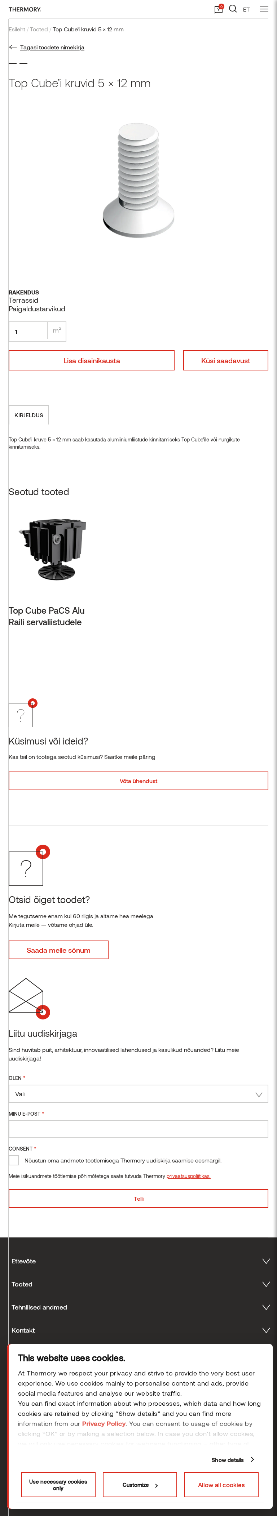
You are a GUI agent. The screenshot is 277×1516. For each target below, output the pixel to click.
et (246, 9)
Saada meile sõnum (59, 950)
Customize (136, 1484)
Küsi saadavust (225, 360)
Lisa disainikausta (91, 360)
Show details (228, 1460)
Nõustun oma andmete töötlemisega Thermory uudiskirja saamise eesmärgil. (123, 1160)
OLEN (17, 1077)
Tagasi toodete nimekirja (52, 47)
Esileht (17, 29)
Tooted (39, 29)
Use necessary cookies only (58, 1484)
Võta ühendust (138, 780)
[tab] (29, 414)
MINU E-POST (26, 1113)
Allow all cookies (221, 1484)
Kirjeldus (28, 415)
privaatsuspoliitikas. (189, 1176)
